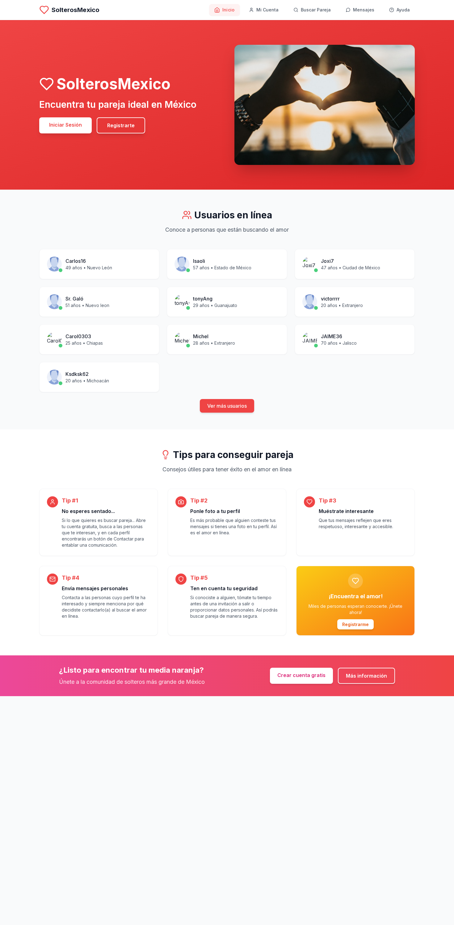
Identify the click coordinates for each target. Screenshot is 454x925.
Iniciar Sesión (65, 125)
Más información (366, 676)
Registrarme (355, 624)
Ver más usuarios (227, 406)
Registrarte (121, 125)
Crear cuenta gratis (301, 675)
